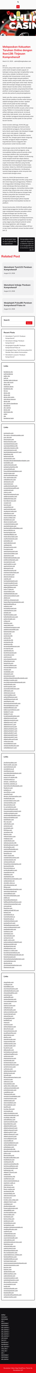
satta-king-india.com (10, 1086)
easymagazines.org (10, 659)
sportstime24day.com (11, 553)
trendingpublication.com (11, 716)
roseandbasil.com (9, 893)
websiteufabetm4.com (11, 1143)
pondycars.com (9, 1221)
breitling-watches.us (10, 783)
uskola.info (7, 1174)
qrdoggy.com (8, 606)
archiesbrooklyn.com (10, 870)
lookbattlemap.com (10, 498)
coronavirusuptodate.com (12, 1096)
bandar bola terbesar (11, 380)
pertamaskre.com (9, 458)
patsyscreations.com (10, 1012)
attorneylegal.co (9, 577)
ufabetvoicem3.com (10, 1136)
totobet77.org (8, 714)
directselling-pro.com (10, 1282)
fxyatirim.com (8, 1048)
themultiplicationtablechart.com (14, 959)
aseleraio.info (8, 636)
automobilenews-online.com (13, 1254)
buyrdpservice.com (10, 501)
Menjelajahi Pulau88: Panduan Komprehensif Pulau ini (18, 304)
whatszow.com (8, 1056)
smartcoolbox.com (10, 695)
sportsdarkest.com (10, 543)
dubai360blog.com (10, 587)
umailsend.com (8, 490)
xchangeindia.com (10, 1246)
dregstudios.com (9, 847)
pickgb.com (7, 612)
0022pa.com (8, 830)
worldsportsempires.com (12, 627)
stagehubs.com (9, 982)
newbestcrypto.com (10, 511)
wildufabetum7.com (10, 748)
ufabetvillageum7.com (11, 1134)
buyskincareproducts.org (12, 952)
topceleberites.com (10, 1124)
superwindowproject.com (12, 927)
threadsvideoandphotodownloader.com (17, 460)
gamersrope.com (9, 473)
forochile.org (8, 853)
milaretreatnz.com (10, 836)
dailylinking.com (9, 1035)
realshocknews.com (10, 610)
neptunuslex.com (9, 775)
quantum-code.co (9, 1183)
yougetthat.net (8, 507)
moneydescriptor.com (11, 536)
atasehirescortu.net (10, 570)
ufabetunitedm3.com (10, 729)
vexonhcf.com (8, 794)
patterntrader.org (9, 619)
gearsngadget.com (10, 1102)
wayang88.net (8, 1140)
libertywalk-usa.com (10, 764)
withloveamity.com (10, 1043)
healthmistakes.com (10, 615)
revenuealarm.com (10, 1284)
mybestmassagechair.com (12, 904)
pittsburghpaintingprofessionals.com (16, 678)
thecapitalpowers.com (11, 705)
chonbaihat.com (9, 876)
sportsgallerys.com (10, 564)
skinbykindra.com (9, 1271)
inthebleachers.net (10, 948)
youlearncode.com (10, 1045)
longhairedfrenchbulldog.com (13, 528)
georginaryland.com (10, 891)
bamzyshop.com (9, 1219)
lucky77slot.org (9, 589)
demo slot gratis (9, 397)
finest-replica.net (9, 1189)
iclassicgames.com (10, 515)
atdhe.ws (7, 898)
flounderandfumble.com (11, 1157)
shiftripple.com (8, 691)
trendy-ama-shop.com (11, 1200)
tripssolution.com (9, 1083)
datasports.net (8, 568)
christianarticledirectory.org (13, 965)
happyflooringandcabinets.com (14, 602)
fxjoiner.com (8, 1269)
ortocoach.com (8, 674)
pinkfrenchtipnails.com (11, 560)
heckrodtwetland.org (10, 900)
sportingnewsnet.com (11, 551)
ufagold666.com (9, 1210)
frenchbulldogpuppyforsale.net (14, 955)
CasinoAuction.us (9, 917)
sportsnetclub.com (10, 509)
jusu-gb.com (8, 437)
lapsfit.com (7, 1107)
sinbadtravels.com (10, 479)
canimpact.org (8, 933)
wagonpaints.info (9, 1176)
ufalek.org (7, 598)
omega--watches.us (10, 781)
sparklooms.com (9, 701)
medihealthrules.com (10, 1229)
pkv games (7, 408)
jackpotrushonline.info (11, 467)
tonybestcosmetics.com (11, 1265)
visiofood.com (8, 1204)
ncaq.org (6, 1022)
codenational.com (9, 1276)
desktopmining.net (10, 946)
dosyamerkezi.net (9, 805)
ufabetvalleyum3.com (11, 739)
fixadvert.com (8, 788)
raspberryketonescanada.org (13, 1227)
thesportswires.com (10, 547)
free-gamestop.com (10, 477)
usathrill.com (8, 1231)
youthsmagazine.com (11, 539)
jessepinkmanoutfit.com (11, 488)
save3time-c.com (9, 792)
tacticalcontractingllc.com (12, 703)
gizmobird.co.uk (9, 769)
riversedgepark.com (10, 1001)
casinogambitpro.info (10, 446)
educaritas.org (8, 1016)
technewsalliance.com (11, 1166)
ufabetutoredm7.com (10, 737)
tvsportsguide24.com (11, 583)
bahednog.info (8, 454)
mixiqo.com (7, 669)
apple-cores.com (9, 940)
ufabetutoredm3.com (10, 735)
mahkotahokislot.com (10, 593)
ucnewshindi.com (9, 469)
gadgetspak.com (9, 1100)
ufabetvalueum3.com (10, 1130)
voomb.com (7, 579)
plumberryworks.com (10, 680)
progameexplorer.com (11, 1278)
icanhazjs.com (8, 931)
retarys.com (7, 492)
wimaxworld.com (9, 862)
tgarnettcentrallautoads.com (13, 786)
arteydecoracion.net (10, 885)
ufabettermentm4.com (11, 720)
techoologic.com (9, 1225)
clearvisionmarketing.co (11, 1181)
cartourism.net (8, 938)
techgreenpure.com (10, 1062)
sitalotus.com (8, 623)
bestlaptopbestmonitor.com (13, 889)
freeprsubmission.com (11, 1208)
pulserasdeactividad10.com (13, 942)
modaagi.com (8, 838)
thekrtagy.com (8, 1244)
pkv (5, 416)
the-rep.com (8, 821)
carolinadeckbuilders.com (12, 815)
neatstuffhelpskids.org (11, 849)
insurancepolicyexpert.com (12, 811)
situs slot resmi (8, 382)
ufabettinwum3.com (10, 726)
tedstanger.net (8, 1170)
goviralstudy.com (9, 936)
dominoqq (4, 1323)
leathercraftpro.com (10, 665)
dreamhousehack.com (11, 1250)
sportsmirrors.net (9, 566)
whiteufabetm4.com (10, 1145)
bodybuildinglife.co (10, 604)
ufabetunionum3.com (10, 1128)
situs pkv (4, 1348)
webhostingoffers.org (11, 1054)
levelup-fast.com (9, 1109)
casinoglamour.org (10, 961)
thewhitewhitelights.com (12, 895)
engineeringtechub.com (11, 572)
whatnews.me (8, 1185)
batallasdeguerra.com (11, 845)
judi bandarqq (8, 374)
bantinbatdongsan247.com (12, 452)
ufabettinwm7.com (10, 724)
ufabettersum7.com (10, 722)
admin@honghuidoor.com (22, 61)
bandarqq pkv (8, 372)
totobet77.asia (8, 712)
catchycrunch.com (9, 1005)
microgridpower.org (10, 667)
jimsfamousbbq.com (10, 762)
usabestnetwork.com (10, 486)
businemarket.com (10, 532)
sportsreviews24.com (11, 585)
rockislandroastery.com (11, 1280)
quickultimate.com (10, 684)
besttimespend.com (10, 653)
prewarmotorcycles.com (11, 800)
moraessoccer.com (10, 851)
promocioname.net (10, 860)
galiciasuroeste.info (10, 843)
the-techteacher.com (10, 1252)
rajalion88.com (8, 997)
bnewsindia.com (9, 1214)
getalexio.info (8, 644)
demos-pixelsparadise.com (12, 796)
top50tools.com (9, 819)
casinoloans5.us (9, 914)
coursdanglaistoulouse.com (12, 773)
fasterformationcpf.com (11, 494)
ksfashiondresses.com (11, 617)
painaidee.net (8, 541)
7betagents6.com (9, 1094)
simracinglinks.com (10, 802)
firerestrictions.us (9, 868)
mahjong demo (8, 386)
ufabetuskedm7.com (10, 733)
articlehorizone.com (10, 1090)
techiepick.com (8, 1216)
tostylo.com (7, 505)
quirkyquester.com (10, 686)
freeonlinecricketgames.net (12, 864)
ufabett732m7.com (10, 1202)
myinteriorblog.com (10, 1212)
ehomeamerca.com (10, 1058)
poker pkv (7, 376)
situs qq (3, 1350)
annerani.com (8, 826)
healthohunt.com (9, 1159)
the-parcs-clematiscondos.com (14, 435)
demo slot (7, 384)
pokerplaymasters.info (11, 448)
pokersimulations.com (11, 1113)
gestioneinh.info (9, 1191)
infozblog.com (8, 874)
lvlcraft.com (7, 1075)
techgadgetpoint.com (11, 581)
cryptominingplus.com (11, 524)
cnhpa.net (7, 621)
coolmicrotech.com (10, 1248)
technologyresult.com (11, 1052)
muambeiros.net (9, 872)
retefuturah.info (9, 1162)
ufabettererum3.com (10, 718)
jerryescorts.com (9, 574)
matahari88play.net (10, 534)
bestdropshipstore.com (11, 1064)
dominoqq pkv (8, 412)
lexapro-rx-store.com (11, 950)
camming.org (8, 995)
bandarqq (7, 405)
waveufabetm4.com (10, 1138)
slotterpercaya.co (9, 693)
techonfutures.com (10, 1223)
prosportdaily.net (9, 1193)
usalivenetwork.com (10, 465)
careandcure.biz (9, 655)
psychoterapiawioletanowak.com (14, 682)
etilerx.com (7, 1153)
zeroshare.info (8, 832)
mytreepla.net (8, 1111)
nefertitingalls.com (10, 1010)
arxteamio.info (8, 642)
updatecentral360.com (11, 629)
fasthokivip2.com (9, 520)
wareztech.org (8, 484)
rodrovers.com (8, 1081)
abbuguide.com (9, 1050)
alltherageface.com (10, 1273)
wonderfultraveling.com (11, 857)
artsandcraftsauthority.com (12, 1295)
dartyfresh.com (9, 1029)
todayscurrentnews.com (11, 710)
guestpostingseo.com (11, 444)
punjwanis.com (8, 433)
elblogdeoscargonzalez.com (13, 879)
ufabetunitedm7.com (10, 731)
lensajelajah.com (9, 1018)
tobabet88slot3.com (10, 707)
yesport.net (7, 503)
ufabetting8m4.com (10, 1126)
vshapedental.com (10, 1233)
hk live (6, 391)
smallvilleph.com (9, 840)
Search (7, 320)
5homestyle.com (9, 967)
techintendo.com (9, 1060)
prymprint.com (8, 648)
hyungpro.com (8, 549)
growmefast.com (9, 591)
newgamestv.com (9, 562)
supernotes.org (8, 625)
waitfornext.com (9, 1178)
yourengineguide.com (11, 1238)
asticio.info (7, 638)
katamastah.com (9, 631)
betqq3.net (7, 912)
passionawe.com (9, 676)
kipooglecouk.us (9, 919)
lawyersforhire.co (9, 530)
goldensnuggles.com (10, 496)
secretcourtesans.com (11, 988)
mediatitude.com (9, 798)
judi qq (6, 378)
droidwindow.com (9, 1206)
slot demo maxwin (10, 399)
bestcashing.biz (9, 866)
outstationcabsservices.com (13, 1242)
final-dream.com (9, 1187)
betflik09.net (8, 1020)
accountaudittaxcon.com (12, 646)
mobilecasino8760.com (11, 910)
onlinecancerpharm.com (11, 596)
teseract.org (8, 1197)
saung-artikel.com (9, 517)
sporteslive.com (9, 555)
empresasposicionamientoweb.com (15, 1263)
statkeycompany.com (11, 813)
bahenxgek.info (9, 456)
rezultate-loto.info (9, 1117)
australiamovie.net (10, 767)
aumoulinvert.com (9, 923)
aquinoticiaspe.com (10, 526)
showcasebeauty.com (11, 809)
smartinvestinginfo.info (11, 1164)
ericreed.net (7, 906)
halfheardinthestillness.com (12, 902)
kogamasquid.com (10, 957)
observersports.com (10, 522)
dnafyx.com (7, 1037)
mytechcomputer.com (11, 1290)
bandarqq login (9, 418)
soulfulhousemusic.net (11, 699)
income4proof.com (10, 1014)
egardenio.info (8, 640)
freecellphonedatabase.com (13, 471)
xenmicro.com (8, 1024)
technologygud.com (10, 608)
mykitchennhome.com (11, 921)
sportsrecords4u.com (10, 1121)
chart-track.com (9, 855)
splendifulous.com (9, 1119)
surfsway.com (8, 1069)
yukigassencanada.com (11, 1088)
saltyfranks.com (9, 824)
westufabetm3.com (10, 743)
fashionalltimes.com (10, 1257)
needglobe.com (9, 672)
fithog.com (7, 887)
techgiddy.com (8, 463)
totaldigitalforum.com (11, 1259)
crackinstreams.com (10, 1098)
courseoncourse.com (10, 450)
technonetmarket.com (11, 1168)
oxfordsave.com (9, 513)
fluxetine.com (8, 908)
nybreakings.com (9, 1240)
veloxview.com (8, 741)
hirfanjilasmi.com (9, 661)
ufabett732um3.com (10, 1172)
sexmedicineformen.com (11, 688)
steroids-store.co (9, 883)
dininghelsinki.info (9, 1149)
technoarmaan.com (10, 1261)
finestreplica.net (9, 1155)
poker (5, 414)
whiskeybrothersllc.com (11, 745)
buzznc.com (7, 1267)
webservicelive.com (10, 1297)
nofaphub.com (8, 1007)
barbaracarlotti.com (10, 944)
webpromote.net (9, 881)
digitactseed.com (9, 1073)
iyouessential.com (9, 1041)
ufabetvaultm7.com (10, 1132)
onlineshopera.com (10, 1026)
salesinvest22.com (10, 1195)
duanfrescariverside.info (11, 1151)
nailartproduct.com (10, 1071)
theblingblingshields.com (12, 558)
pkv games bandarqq (11, 403)
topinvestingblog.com (11, 817)
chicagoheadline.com (10, 993)
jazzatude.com (8, 828)
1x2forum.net (8, 984)
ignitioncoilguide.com (10, 1288)
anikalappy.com (9, 1147)
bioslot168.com (9, 1292)
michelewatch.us (9, 779)
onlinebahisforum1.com (11, 991)
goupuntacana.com (10, 999)
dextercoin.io (8, 963)
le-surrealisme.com (10, 807)
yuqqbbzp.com (8, 1092)
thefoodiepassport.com (11, 925)
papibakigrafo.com (10, 929)
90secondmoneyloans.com (12, 1077)
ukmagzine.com (9, 482)
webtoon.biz (8, 545)
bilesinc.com (8, 834)
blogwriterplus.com (10, 441)
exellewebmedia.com (11, 475)
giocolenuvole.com (10, 1039)
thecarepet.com (9, 439)
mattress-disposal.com (11, 600)
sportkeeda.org (9, 650)
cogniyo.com (8, 657)
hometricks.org (8, 663)
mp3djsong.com (9, 771)
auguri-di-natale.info (10, 777)
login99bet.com (9, 986)
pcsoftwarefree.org (10, 1033)
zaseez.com (7, 1003)
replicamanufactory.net (11, 1115)
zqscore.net (7, 634)
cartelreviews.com (10, 1067)
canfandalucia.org (9, 1235)
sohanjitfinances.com (10, 697)
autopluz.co (7, 790)
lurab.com (7, 1286)
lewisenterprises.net (10, 1031)
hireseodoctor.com (10, 1105)
